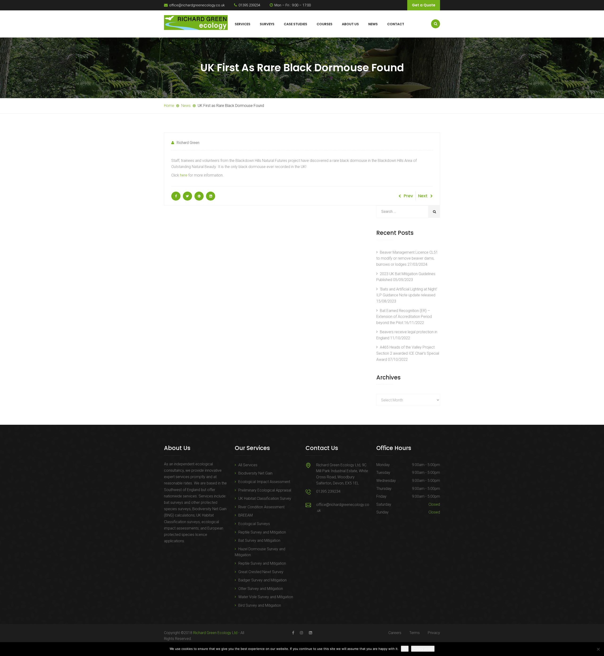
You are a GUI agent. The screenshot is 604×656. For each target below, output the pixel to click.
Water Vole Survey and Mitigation (265, 597)
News (373, 24)
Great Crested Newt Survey (260, 572)
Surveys (267, 24)
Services (242, 24)
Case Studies (295, 24)
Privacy (434, 633)
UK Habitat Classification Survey (264, 498)
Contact (395, 24)
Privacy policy (423, 649)
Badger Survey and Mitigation (262, 580)
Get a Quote (423, 5)
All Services (247, 465)
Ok (405, 649)
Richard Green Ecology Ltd (215, 633)
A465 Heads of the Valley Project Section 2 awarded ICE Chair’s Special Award (407, 353)
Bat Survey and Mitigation (259, 540)
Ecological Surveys (254, 523)
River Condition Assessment (261, 507)
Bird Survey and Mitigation (259, 605)
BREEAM (245, 515)
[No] (598, 649)
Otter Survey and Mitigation (260, 588)
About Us (350, 24)
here (183, 175)
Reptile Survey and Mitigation (262, 532)
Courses (324, 24)
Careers (394, 633)
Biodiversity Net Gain (255, 473)
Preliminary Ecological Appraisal (264, 490)
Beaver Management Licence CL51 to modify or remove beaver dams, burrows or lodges (407, 258)
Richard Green (187, 142)
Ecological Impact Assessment (264, 481)
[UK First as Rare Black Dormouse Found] (175, 196)
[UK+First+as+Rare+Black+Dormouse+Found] (187, 196)
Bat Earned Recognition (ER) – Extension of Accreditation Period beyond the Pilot (404, 316)
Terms (414, 633)
